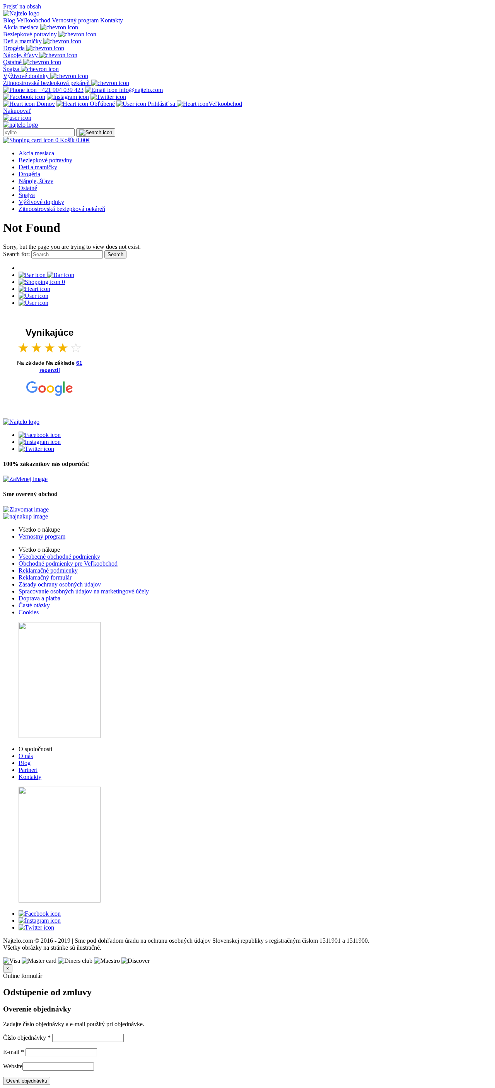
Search (115, 254)
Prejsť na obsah (22, 6)
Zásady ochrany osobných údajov (60, 584)
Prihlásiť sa (161, 103)
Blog (9, 20)
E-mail (13, 1052)
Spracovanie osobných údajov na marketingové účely (84, 591)
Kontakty (111, 20)
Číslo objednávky (27, 1037)
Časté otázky (34, 605)
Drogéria (29, 174)
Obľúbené (101, 103)
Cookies (29, 612)
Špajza (27, 195)
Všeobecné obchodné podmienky (59, 556)
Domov (45, 103)
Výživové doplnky (41, 202)
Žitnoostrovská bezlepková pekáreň (62, 209)
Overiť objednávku (26, 1081)
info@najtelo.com (140, 90)
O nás (26, 756)
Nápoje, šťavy (36, 181)
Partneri (28, 770)
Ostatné (28, 188)
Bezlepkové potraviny (45, 160)
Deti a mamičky (38, 167)
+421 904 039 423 (60, 90)
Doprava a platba (39, 598)
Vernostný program (75, 20)
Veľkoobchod (33, 20)
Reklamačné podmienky (48, 570)
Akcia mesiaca (36, 153)
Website (12, 1066)
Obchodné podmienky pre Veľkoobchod (68, 563)
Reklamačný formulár (45, 577)
